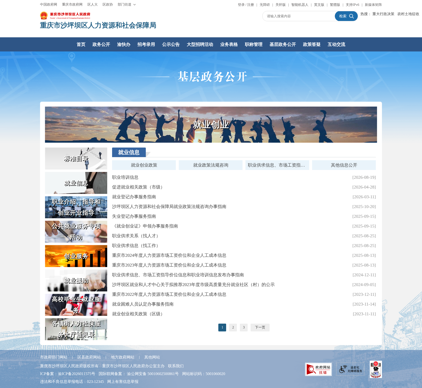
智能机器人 (299, 5)
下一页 (260, 327)
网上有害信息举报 (122, 381)
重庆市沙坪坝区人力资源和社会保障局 (98, 25)
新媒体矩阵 (373, 5)
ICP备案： (67, 374)
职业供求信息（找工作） (136, 245)
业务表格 (229, 44)
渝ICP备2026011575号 (76, 374)
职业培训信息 (125, 177)
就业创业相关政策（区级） (138, 313)
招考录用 (146, 44)
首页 (81, 44)
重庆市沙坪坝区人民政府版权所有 (69, 366)
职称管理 (254, 44)
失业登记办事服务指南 (134, 216)
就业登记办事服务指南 (134, 196)
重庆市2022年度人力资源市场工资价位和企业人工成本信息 (169, 294)
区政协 (108, 4)
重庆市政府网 (72, 4)
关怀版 (280, 5)
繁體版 (335, 5)
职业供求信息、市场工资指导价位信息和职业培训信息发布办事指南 (178, 274)
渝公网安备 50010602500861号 (153, 374)
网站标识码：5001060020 (203, 374)
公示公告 (171, 44)
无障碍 (265, 5)
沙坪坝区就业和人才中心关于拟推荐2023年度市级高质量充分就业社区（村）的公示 (193, 284)
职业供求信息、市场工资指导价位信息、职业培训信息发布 (278, 165)
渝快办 (123, 44)
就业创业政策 (144, 165)
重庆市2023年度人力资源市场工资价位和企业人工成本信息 (169, 265)
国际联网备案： (139, 374)
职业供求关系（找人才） (136, 235)
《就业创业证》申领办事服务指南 (145, 226)
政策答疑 (312, 44)
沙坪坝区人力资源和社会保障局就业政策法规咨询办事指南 (169, 206)
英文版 (319, 5)
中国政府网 (48, 4)
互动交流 (336, 44)
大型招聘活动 (200, 44)
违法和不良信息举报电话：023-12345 (72, 381)
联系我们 (176, 366)
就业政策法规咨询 (210, 165)
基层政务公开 (283, 44)
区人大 (92, 4)
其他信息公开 (344, 165)
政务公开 (101, 44)
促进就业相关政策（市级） (138, 187)
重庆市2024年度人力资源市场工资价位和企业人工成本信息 (169, 255)
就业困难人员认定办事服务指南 (143, 304)
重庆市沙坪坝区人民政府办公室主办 (133, 366)
